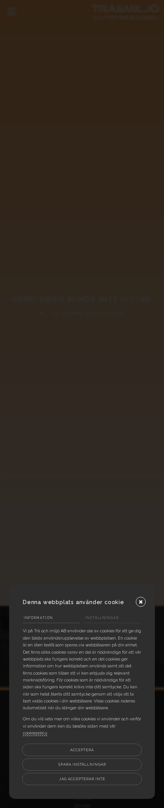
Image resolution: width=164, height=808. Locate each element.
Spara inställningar (82, 764)
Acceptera (82, 750)
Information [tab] (38, 618)
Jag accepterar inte (82, 779)
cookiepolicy (35, 733)
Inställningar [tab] (102, 618)
